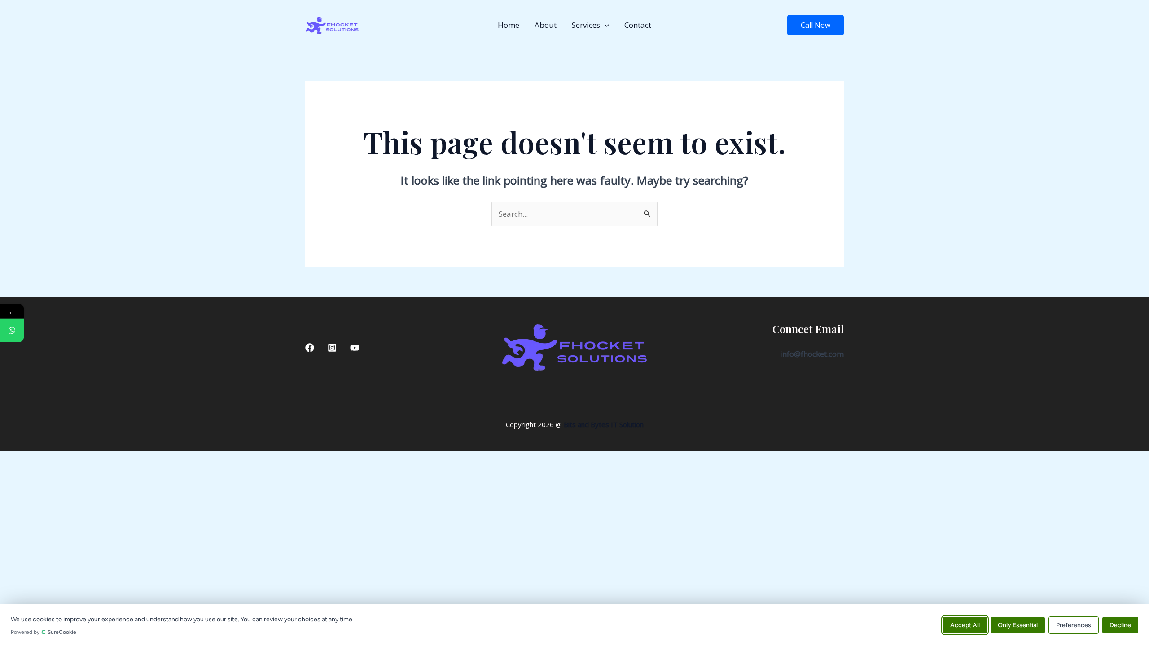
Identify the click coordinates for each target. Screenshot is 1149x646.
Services (586, 25)
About (546, 25)
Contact (637, 25)
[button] (604, 25)
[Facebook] (309, 347)
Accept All (965, 625)
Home (508, 25)
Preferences (1073, 625)
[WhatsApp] (12, 330)
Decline (1120, 625)
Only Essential (1018, 625)
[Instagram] (332, 347)
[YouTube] (354, 347)
